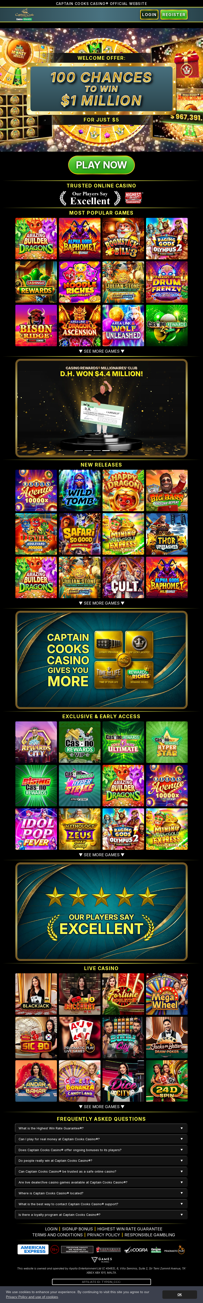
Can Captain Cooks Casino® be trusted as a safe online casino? (67, 1171)
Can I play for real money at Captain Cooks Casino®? (59, 1139)
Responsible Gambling (150, 1234)
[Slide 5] (115, 450)
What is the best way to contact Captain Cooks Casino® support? (68, 1204)
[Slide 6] (123, 450)
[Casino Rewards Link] (155, 1249)
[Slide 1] (79, 450)
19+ (54, 1249)
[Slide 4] (106, 450)
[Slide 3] (97, 450)
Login (149, 14)
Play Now (101, 165)
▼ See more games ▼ (102, 351)
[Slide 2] (88, 450)
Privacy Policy (103, 1234)
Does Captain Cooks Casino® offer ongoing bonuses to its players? (70, 1150)
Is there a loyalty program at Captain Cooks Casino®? (60, 1215)
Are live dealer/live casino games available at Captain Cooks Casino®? (73, 1182)
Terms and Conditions (57, 1234)
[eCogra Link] (136, 1249)
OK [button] (180, 1294)
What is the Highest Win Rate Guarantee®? (51, 1128)
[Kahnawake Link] (109, 1249)
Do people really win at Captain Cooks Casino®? (55, 1160)
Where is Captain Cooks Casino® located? (51, 1193)
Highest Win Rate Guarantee (129, 1228)
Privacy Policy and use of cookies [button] (32, 1297)
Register (174, 14)
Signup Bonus (77, 1228)
